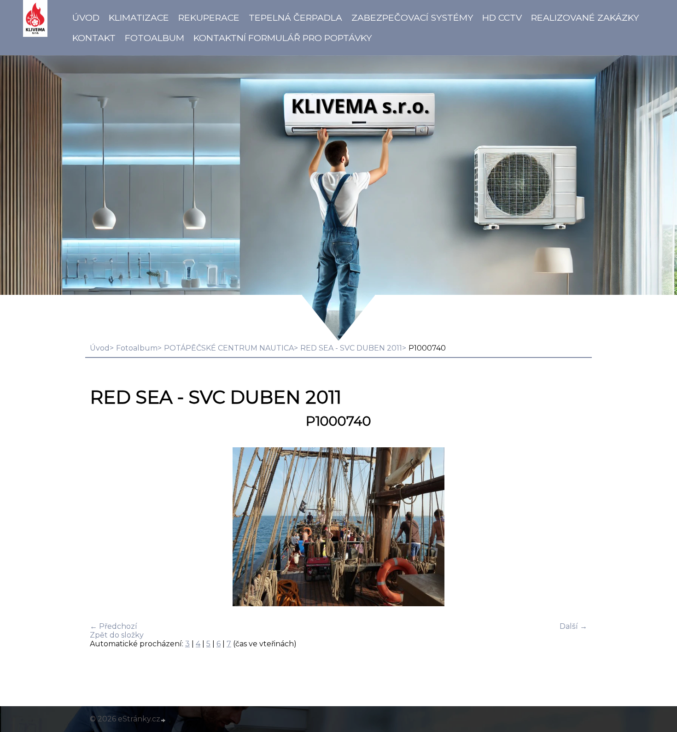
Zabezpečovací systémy (412, 17)
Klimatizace (139, 17)
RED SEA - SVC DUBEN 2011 (351, 348)
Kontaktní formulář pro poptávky (282, 37)
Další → (573, 626)
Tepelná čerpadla (295, 17)
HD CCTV (502, 17)
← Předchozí (113, 626)
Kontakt (94, 37)
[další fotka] (572, 527)
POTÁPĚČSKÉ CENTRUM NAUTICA (229, 348)
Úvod (85, 17)
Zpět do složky (117, 635)
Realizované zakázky (585, 17)
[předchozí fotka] (104, 527)
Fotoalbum (154, 37)
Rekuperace (208, 17)
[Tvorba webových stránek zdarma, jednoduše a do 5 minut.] (163, 720)
